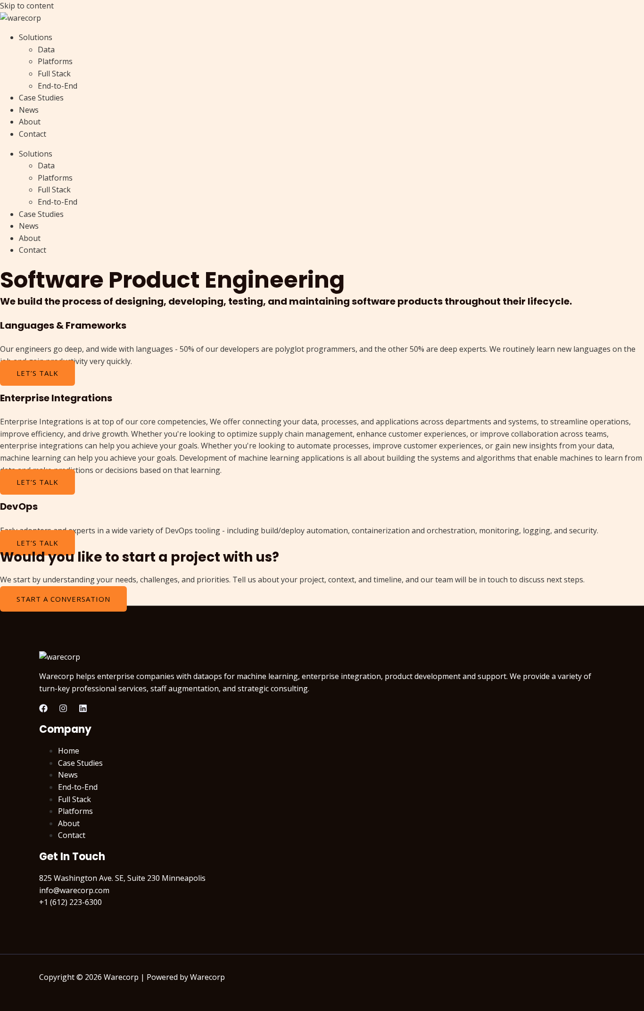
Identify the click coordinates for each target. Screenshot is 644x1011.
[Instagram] (63, 709)
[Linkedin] (83, 709)
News (29, 110)
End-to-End (57, 86)
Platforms (55, 61)
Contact (32, 134)
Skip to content (27, 5)
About (30, 121)
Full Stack (54, 73)
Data (46, 49)
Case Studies (41, 97)
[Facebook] (43, 709)
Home (68, 751)
